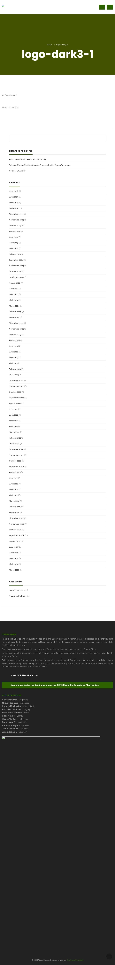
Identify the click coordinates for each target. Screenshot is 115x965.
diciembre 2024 (16, 260)
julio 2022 (13, 409)
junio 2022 (13, 415)
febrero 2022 (15, 438)
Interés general (16, 590)
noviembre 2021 (16, 455)
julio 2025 (13, 237)
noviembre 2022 (16, 386)
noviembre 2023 (16, 329)
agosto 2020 (14, 541)
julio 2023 (13, 346)
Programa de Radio (18, 596)
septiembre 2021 (16, 467)
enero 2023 (14, 375)
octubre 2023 (15, 335)
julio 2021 (13, 478)
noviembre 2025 (16, 220)
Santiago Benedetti (75, 960)
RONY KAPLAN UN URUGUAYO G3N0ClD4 (27, 159)
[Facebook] (3, 111)
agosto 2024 (14, 283)
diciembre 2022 (16, 380)
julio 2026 (13, 191)
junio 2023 (13, 352)
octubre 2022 (15, 392)
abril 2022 (13, 426)
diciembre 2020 (16, 518)
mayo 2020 (14, 558)
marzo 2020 (14, 570)
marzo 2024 (14, 306)
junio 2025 (13, 243)
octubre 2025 (15, 226)
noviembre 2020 (16, 524)
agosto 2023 (14, 340)
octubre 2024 (15, 271)
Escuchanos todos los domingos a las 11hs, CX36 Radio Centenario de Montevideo (55, 685)
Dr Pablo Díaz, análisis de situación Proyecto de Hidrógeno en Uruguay (40, 165)
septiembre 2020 (16, 535)
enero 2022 (14, 444)
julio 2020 (13, 547)
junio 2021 (13, 484)
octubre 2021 (15, 461)
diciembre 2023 (16, 323)
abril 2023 (13, 363)
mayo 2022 (13, 421)
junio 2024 (13, 289)
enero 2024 (14, 317)
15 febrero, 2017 (9, 95)
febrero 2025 (15, 254)
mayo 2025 (14, 248)
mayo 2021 (13, 490)
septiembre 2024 (16, 277)
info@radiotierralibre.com (24, 675)
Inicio (49, 45)
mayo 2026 (14, 203)
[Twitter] (3, 114)
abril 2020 (13, 564)
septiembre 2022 (16, 398)
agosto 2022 (14, 403)
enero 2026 (14, 208)
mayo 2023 (13, 358)
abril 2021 (13, 495)
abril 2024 (13, 300)
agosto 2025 (14, 231)
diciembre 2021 (16, 449)
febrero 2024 (15, 312)
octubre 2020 (15, 530)
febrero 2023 (15, 369)
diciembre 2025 (16, 214)
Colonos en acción (17, 171)
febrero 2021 (15, 507)
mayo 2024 (14, 294)
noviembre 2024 (16, 266)
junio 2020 (13, 553)
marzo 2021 (14, 501)
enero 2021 (14, 512)
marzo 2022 (14, 432)
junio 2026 (14, 197)
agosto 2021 (14, 472)
